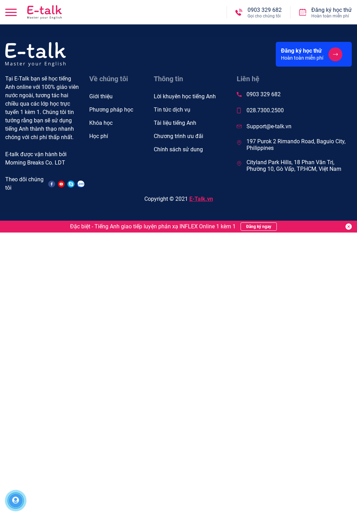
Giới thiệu (101, 96)
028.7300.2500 (265, 110)
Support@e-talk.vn (268, 126)
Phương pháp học (111, 109)
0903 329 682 (263, 94)
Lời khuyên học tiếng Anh (185, 96)
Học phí (98, 136)
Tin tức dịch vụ (172, 109)
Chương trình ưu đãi (178, 136)
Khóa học (101, 123)
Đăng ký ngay (258, 226)
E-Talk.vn (201, 199)
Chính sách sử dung (178, 149)
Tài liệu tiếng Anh (175, 123)
